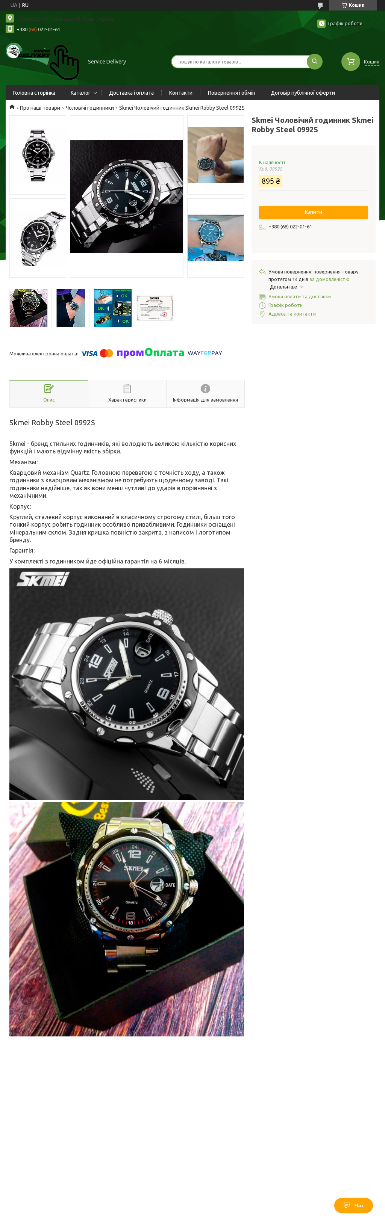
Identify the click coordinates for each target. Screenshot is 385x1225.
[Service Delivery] (42, 61)
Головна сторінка (34, 92)
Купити (313, 212)
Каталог (81, 92)
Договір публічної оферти (303, 92)
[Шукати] (315, 61)
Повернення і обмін (231, 92)
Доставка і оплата (131, 92)
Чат (359, 1205)
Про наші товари (40, 108)
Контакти (180, 92)
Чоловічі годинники (90, 108)
